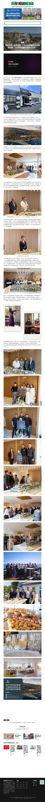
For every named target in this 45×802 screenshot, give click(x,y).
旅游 (17, 788)
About (16, 798)
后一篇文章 (36, 734)
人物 (21, 784)
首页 (17, 782)
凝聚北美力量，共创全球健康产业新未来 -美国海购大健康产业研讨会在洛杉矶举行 (26, 749)
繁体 (27, 788)
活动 (22, 42)
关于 (19, 798)
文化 (27, 786)
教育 (17, 786)
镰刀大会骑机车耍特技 (18, 736)
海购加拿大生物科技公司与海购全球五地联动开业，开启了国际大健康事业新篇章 (39, 749)
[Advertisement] (22, 709)
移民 (27, 784)
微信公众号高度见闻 (9, 788)
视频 (21, 788)
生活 (24, 786)
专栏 (24, 784)
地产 (8, 720)
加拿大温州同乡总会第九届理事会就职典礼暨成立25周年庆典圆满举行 (12, 749)
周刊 (21, 782)
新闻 (27, 782)
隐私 (22, 798)
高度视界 (9, 790)
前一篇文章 (17, 734)
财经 (21, 786)
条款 (25, 798)
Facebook (20, 728)
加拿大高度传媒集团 (7, 782)
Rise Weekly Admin (19, 50)
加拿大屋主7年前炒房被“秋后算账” (38, 736)
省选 (24, 782)
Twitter (26, 728)
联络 (27, 798)
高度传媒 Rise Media (19, 797)
